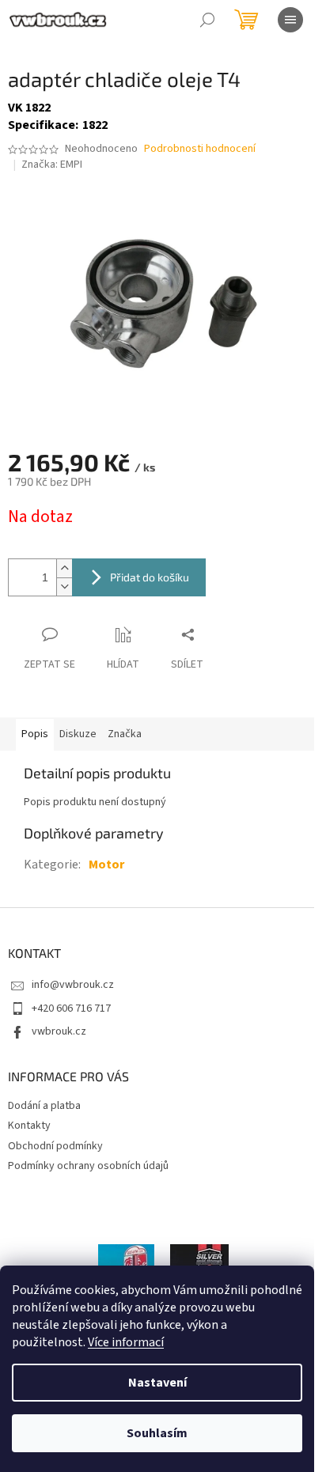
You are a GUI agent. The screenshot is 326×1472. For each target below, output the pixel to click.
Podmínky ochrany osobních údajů (88, 1166)
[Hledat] (207, 20)
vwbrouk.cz (59, 1031)
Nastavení (157, 1382)
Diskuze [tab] (78, 734)
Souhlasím (157, 1433)
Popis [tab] (34, 734)
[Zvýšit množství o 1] (64, 568)
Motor (106, 864)
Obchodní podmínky (55, 1146)
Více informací (126, 1342)
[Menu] (290, 20)
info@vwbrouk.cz (73, 985)
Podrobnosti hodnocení (200, 149)
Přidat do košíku (149, 577)
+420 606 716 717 (71, 1008)
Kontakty (29, 1125)
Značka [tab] (125, 734)
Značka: (51, 164)
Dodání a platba (44, 1106)
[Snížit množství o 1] (64, 586)
